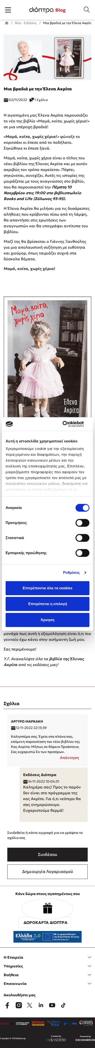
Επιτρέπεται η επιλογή (47, 604)
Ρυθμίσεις (71, 572)
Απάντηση (69, 757)
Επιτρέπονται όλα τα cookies (47, 588)
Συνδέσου (47, 854)
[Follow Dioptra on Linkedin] (41, 1005)
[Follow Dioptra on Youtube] (52, 1005)
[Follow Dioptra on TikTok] (63, 1005)
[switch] (82, 523)
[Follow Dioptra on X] (29, 1005)
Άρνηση (47, 620)
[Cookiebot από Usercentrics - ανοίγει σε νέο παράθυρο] (68, 424)
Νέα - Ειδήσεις (25, 23)
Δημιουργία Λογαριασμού (47, 871)
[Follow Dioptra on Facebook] (7, 1005)
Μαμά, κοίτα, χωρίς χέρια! (31, 136)
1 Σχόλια (41, 100)
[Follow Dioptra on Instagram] (18, 1005)
